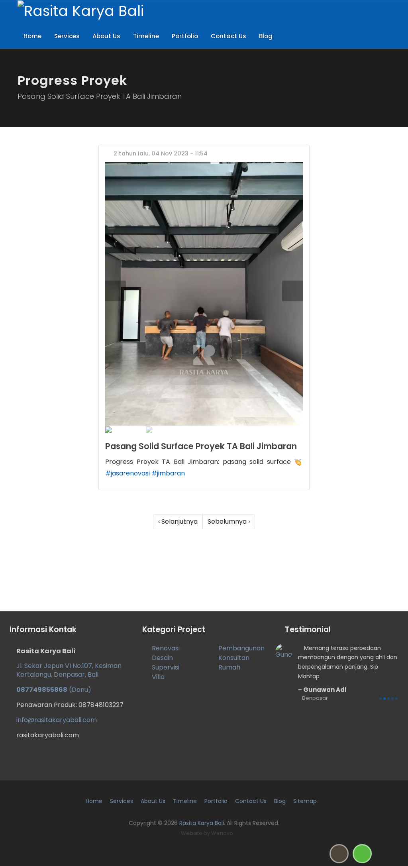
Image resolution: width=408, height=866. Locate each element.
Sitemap (305, 801)
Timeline (146, 36)
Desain (162, 657)
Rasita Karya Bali (201, 823)
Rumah (229, 667)
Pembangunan (241, 648)
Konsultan (233, 657)
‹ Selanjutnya (178, 521)
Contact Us (228, 36)
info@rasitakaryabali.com (56, 720)
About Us (106, 36)
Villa (158, 676)
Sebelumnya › (229, 521)
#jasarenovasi (127, 473)
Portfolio (185, 36)
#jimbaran (168, 473)
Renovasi (166, 648)
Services (67, 36)
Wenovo (222, 833)
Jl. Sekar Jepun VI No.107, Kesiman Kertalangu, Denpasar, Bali (69, 670)
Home (32, 36)
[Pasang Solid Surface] (204, 294)
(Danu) (53, 689)
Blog (266, 36)
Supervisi (165, 667)
